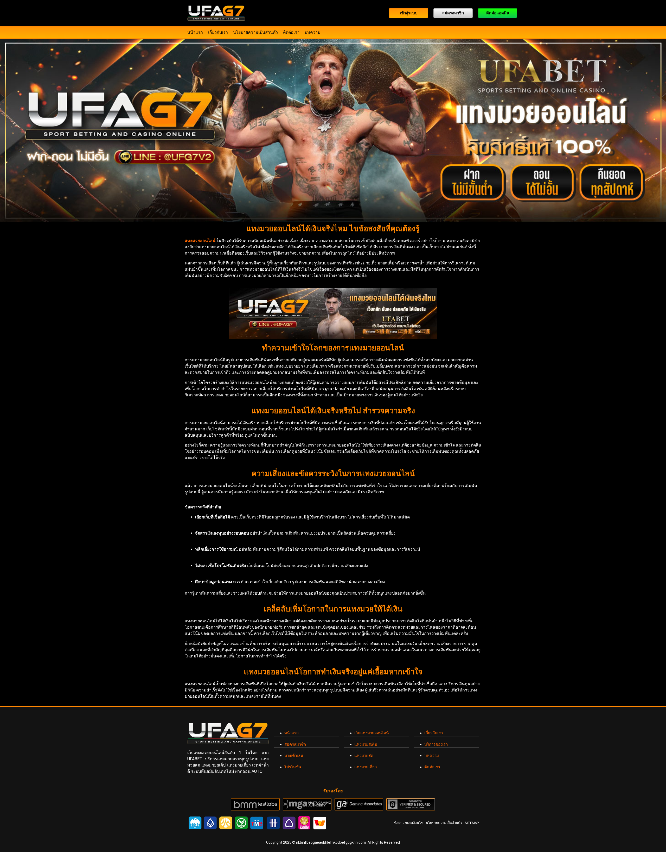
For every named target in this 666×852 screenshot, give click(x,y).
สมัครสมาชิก (295, 744)
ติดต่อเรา (291, 32)
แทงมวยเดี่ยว (365, 767)
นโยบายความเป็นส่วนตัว (255, 32)
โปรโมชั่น (292, 767)
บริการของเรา (436, 744)
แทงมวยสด (363, 755)
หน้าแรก (195, 32)
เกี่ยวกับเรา (218, 32)
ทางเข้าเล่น (293, 755)
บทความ (313, 32)
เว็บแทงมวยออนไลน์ (371, 733)
